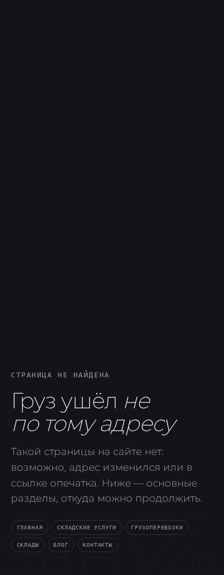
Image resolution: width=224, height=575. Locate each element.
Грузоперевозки (157, 527)
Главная (30, 527)
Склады (28, 544)
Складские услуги (86, 527)
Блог (60, 544)
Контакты (98, 544)
